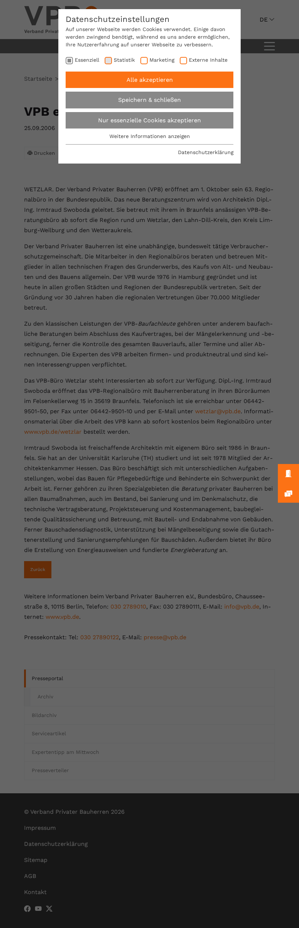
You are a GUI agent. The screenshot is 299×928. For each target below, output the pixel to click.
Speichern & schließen (149, 99)
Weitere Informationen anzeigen (149, 136)
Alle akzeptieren (150, 79)
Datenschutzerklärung (205, 152)
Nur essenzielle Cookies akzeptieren (149, 120)
